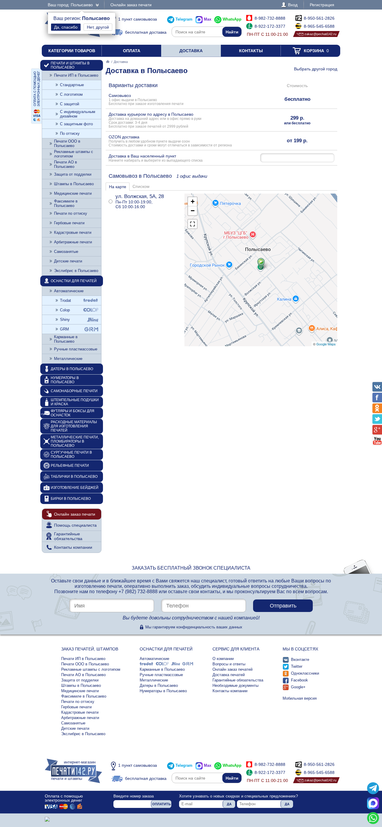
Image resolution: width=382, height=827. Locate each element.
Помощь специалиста (75, 525)
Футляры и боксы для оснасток (72, 413)
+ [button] (193, 201)
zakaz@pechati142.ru (320, 34)
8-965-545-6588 (319, 26)
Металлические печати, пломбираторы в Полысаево (75, 441)
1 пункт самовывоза (137, 19)
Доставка (191, 50)
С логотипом (71, 94)
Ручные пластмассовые (75, 349)
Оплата (131, 50)
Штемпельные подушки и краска (75, 402)
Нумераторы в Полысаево (65, 380)
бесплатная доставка (146, 32)
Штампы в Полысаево (74, 184)
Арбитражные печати (73, 242)
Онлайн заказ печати (131, 4)
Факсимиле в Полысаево (66, 203)
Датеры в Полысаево (72, 369)
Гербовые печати (69, 223)
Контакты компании (73, 547)
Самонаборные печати (74, 391)
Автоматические (69, 291)
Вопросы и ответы (228, 664)
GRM (64, 329)
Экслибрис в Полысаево (76, 270)
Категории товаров (71, 50)
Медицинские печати (73, 193)
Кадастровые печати (72, 232)
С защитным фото (76, 124)
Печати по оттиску (70, 213)
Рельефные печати (70, 465)
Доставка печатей (228, 675)
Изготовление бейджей (74, 488)
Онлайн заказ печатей (232, 669)
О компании (223, 658)
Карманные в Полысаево (66, 339)
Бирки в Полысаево (71, 499)
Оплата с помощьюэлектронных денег (64, 798)
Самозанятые (66, 251)
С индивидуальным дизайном (77, 113)
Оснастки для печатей (74, 281)
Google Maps (326, 343)
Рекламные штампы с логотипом (73, 153)
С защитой (69, 104)
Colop (65, 310)
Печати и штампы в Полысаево (70, 65)
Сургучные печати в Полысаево (71, 454)
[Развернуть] (192, 223)
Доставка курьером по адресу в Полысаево (155, 120)
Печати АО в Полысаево (65, 164)
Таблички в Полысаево (74, 476)
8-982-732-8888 (270, 18)
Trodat (65, 300)
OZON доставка (170, 141)
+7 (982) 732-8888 (138, 591)
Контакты (251, 50)
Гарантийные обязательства (68, 536)
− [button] (193, 210)
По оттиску (70, 133)
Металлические (68, 358)
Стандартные (72, 85)
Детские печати (68, 261)
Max (207, 19)
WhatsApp (232, 19)
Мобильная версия (300, 698)
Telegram (183, 19)
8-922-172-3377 (270, 26)
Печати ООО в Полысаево (67, 143)
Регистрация (322, 4)
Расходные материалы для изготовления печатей (74, 426)
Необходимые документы (235, 685)
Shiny (65, 319)
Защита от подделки (72, 174)
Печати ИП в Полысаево (76, 75)
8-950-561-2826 (319, 18)
